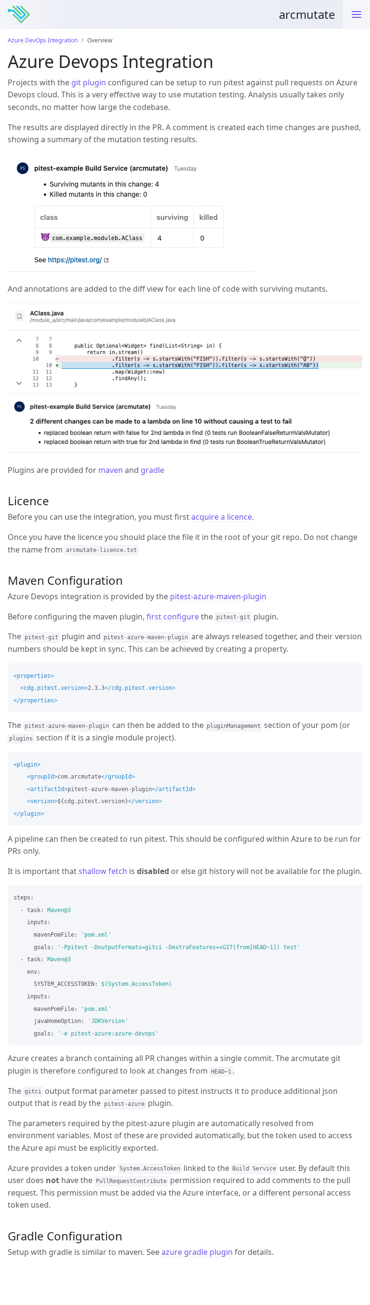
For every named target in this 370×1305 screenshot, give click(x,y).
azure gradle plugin (197, 1252)
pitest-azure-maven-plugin (218, 596)
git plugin (88, 82)
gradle (152, 470)
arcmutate (307, 14)
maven (110, 470)
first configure (172, 616)
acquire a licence (221, 516)
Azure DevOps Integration (43, 40)
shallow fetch (103, 871)
